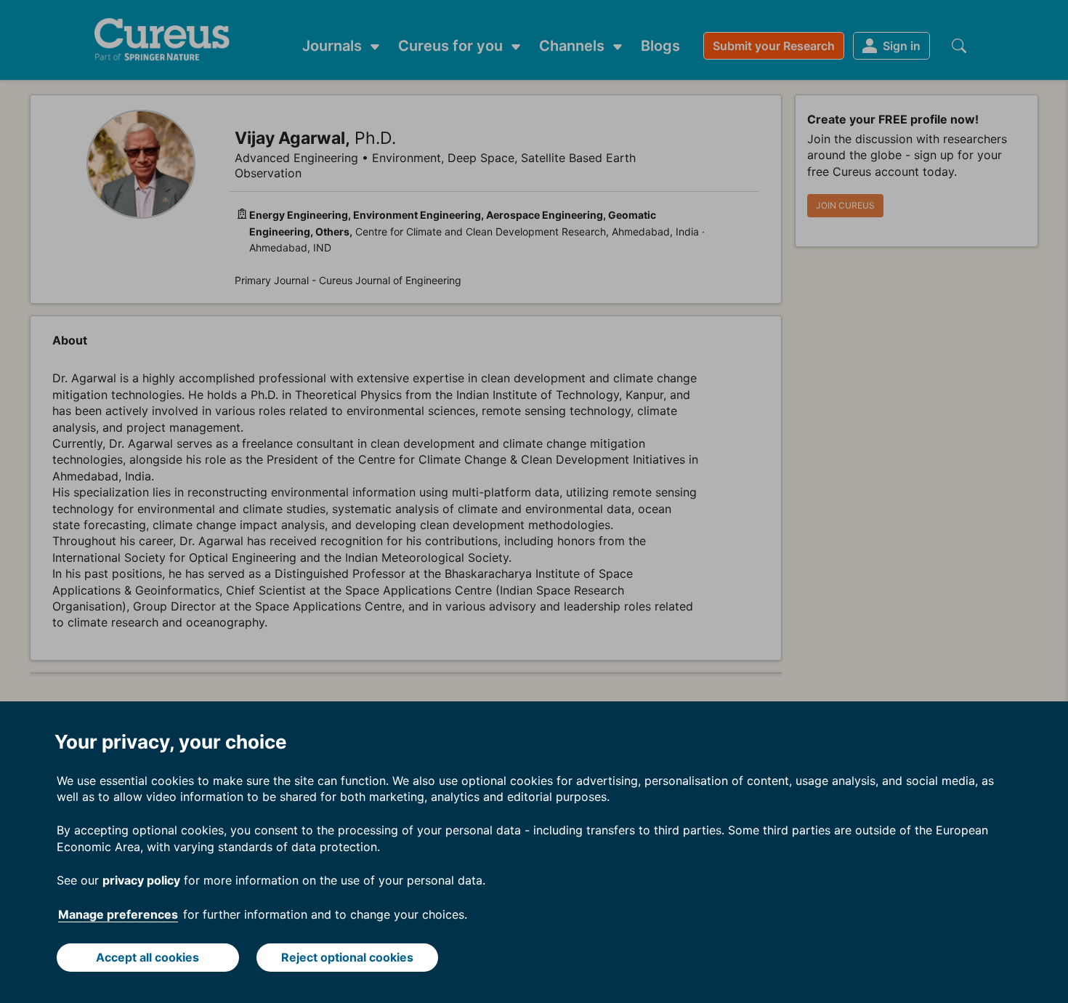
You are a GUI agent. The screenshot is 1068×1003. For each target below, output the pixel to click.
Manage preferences (118, 914)
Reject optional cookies (347, 957)
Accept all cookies (147, 957)
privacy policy (141, 880)
